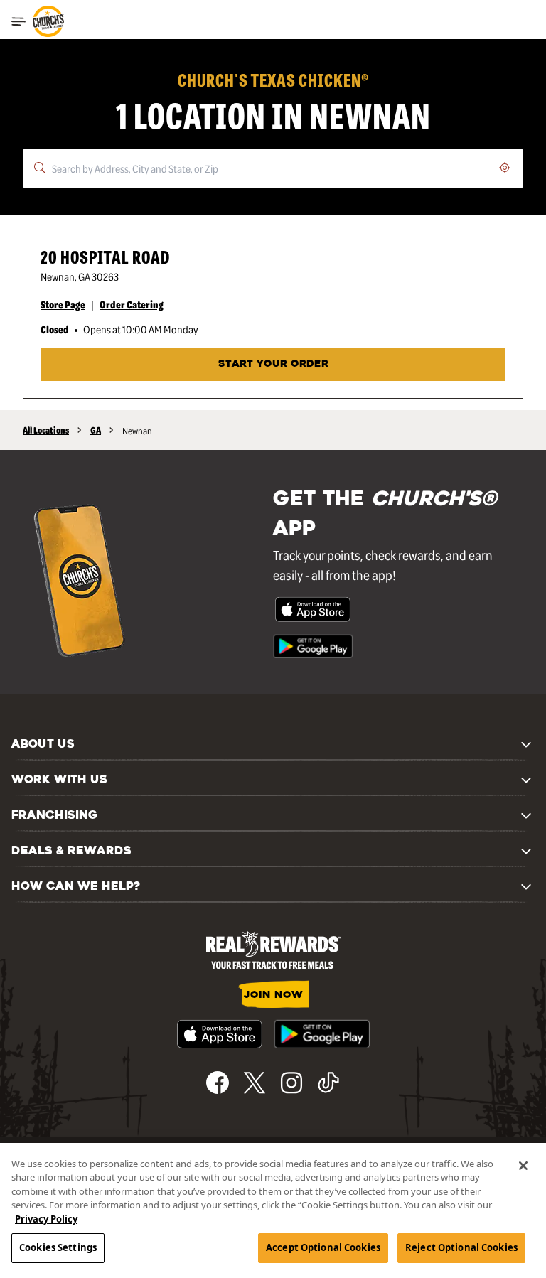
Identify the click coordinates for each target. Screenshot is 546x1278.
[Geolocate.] (504, 167)
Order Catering (132, 304)
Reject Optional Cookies (461, 1247)
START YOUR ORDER (273, 364)
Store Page (63, 304)
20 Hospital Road (105, 256)
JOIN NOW (273, 995)
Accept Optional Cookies (323, 1247)
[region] (273, 1210)
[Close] (523, 1165)
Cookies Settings (58, 1247)
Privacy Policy (46, 1219)
